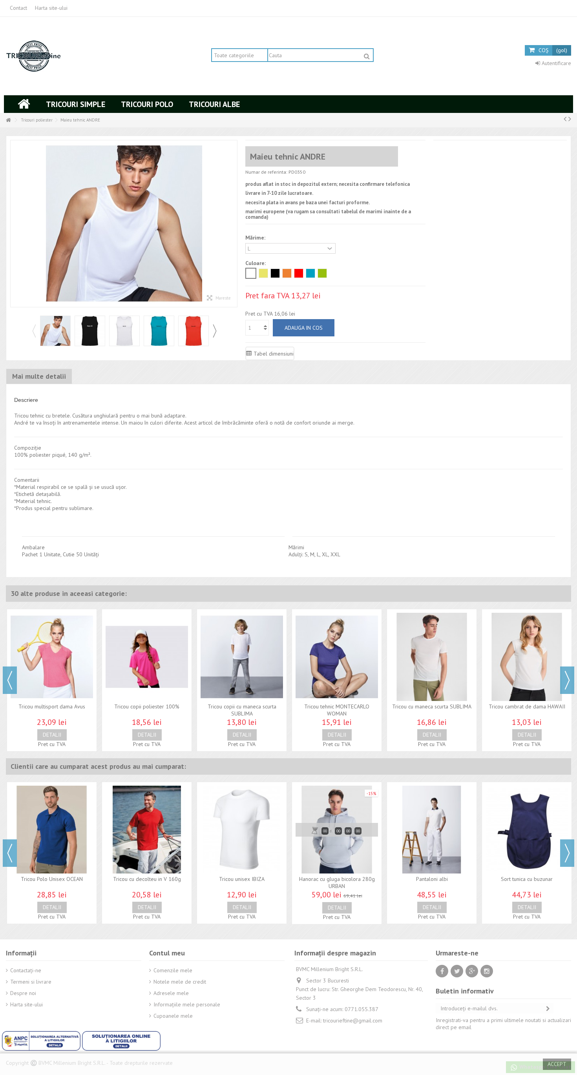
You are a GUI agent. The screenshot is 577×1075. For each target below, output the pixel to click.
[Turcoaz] (310, 273)
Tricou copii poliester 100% (146, 706)
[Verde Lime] (322, 273)
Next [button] (214, 331)
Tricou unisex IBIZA (242, 879)
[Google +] (472, 971)
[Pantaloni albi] (432, 829)
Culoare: (256, 263)
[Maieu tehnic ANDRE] (55, 331)
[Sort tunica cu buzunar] (527, 829)
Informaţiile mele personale (186, 1004)
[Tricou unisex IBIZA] (242, 829)
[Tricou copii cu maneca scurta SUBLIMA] (242, 657)
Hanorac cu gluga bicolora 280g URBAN (337, 882)
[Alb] (251, 273)
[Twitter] (457, 971)
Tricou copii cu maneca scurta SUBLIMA (242, 710)
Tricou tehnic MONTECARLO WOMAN (336, 710)
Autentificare (555, 63)
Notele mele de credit (179, 981)
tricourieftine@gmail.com (352, 1020)
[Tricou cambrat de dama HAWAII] (527, 657)
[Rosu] (298, 273)
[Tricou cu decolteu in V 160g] (147, 829)
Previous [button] (34, 331)
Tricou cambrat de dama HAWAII (527, 706)
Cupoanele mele (173, 1015)
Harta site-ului (51, 7)
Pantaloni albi (432, 879)
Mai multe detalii (39, 376)
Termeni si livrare (30, 981)
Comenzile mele (172, 970)
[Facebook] (442, 971)
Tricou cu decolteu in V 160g (147, 879)
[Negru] (275, 273)
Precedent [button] (14, 224)
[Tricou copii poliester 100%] (147, 657)
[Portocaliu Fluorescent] (287, 273)
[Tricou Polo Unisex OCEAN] (52, 829)
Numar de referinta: (266, 172)
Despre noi (23, 993)
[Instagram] (486, 971)
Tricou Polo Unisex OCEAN (52, 879)
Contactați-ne (25, 970)
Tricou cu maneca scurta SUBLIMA (431, 706)
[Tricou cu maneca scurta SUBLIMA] (432, 657)
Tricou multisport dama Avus (51, 706)
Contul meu (167, 952)
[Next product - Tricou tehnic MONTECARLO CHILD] (569, 118)
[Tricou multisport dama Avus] (52, 657)
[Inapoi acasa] (8, 120)
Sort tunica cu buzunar (527, 879)
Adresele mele (171, 993)
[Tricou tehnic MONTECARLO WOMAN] (337, 657)
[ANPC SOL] (121, 1040)
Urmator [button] (233, 224)
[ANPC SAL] (42, 1040)
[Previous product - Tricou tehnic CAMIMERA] (565, 118)
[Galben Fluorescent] (263, 273)
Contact (18, 7)
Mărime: (256, 237)
